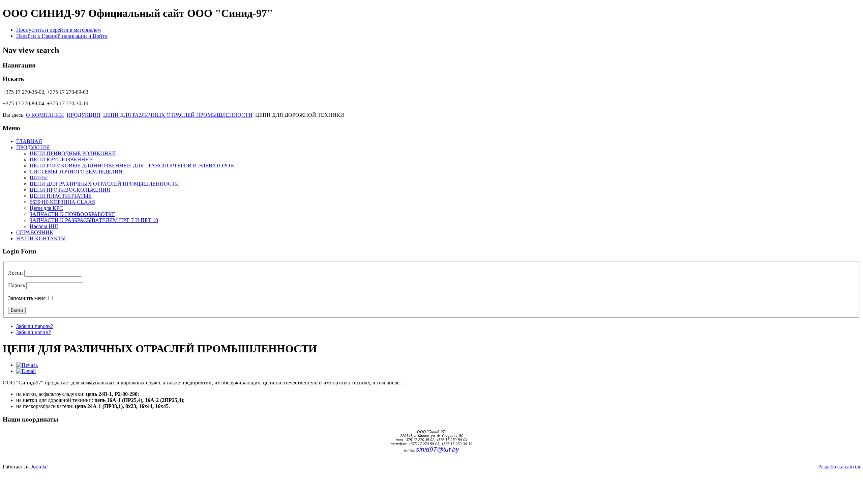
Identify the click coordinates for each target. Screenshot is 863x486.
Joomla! (39, 466)
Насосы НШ (44, 226)
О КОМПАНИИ (45, 115)
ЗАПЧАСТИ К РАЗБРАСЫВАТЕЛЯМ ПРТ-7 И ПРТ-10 (94, 220)
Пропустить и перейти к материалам (58, 30)
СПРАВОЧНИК (34, 232)
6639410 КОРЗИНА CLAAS (62, 202)
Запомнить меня (27, 298)
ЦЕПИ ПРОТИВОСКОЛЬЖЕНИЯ (70, 190)
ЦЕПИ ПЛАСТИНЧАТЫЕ (61, 196)
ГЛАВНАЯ (29, 141)
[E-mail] (26, 371)
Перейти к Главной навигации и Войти (62, 36)
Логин (15, 273)
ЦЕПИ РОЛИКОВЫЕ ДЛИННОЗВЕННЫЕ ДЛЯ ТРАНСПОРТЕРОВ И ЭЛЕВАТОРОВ (132, 165)
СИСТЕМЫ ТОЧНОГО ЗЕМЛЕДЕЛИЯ (76, 171)
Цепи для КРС (46, 208)
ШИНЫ (39, 178)
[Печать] (27, 365)
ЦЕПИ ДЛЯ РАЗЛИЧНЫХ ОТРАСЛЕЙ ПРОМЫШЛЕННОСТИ (177, 115)
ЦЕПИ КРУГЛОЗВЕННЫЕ (61, 159)
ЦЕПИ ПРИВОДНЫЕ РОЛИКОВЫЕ (73, 153)
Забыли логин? (33, 332)
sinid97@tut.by (437, 449)
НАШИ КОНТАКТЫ (41, 238)
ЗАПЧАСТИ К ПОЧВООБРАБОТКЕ (72, 214)
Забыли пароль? (34, 326)
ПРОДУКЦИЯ (83, 115)
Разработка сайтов (839, 466)
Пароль (16, 285)
